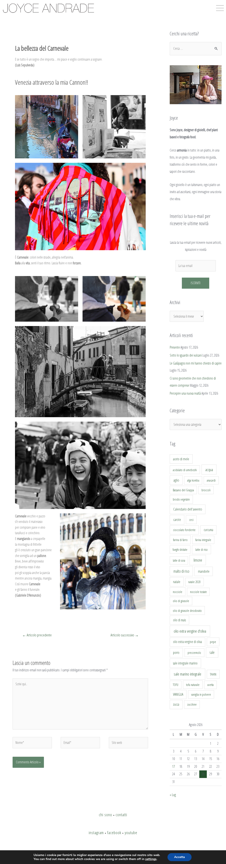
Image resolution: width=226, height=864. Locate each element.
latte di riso (201, 549)
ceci (191, 519)
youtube (131, 832)
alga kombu (193, 480)
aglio (176, 480)
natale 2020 (194, 582)
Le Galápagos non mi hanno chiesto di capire (196, 363)
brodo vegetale (181, 499)
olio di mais (179, 620)
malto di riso (181, 571)
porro (176, 652)
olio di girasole (181, 601)
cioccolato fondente (184, 530)
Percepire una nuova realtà (185, 393)
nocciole (177, 591)
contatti (121, 815)
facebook (114, 832)
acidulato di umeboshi (185, 470)
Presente (175, 347)
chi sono (105, 815)
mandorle (203, 571)
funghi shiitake (180, 549)
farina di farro (180, 540)
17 (173, 766)
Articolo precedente (37, 634)
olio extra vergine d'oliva (190, 631)
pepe (213, 641)
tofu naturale (193, 684)
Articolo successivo (125, 634)
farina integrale (203, 540)
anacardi (211, 480)
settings (150, 859)
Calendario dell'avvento (187, 509)
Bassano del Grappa (183, 490)
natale (176, 581)
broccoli (206, 490)
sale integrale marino (185, 663)
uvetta (210, 685)
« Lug (173, 794)
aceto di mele (181, 459)
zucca (176, 704)
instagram (96, 832)
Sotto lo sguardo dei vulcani (186, 355)
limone (198, 560)
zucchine (192, 704)
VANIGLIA (178, 694)
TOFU (175, 685)
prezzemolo (194, 652)
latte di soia (179, 560)
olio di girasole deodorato (187, 610)
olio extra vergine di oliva (187, 641)
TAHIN (213, 674)
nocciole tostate (198, 592)
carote (177, 519)
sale (212, 652)
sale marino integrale (187, 674)
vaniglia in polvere (201, 694)
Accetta (179, 857)
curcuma (208, 529)
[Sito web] (128, 743)
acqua (209, 469)
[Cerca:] (196, 48)
